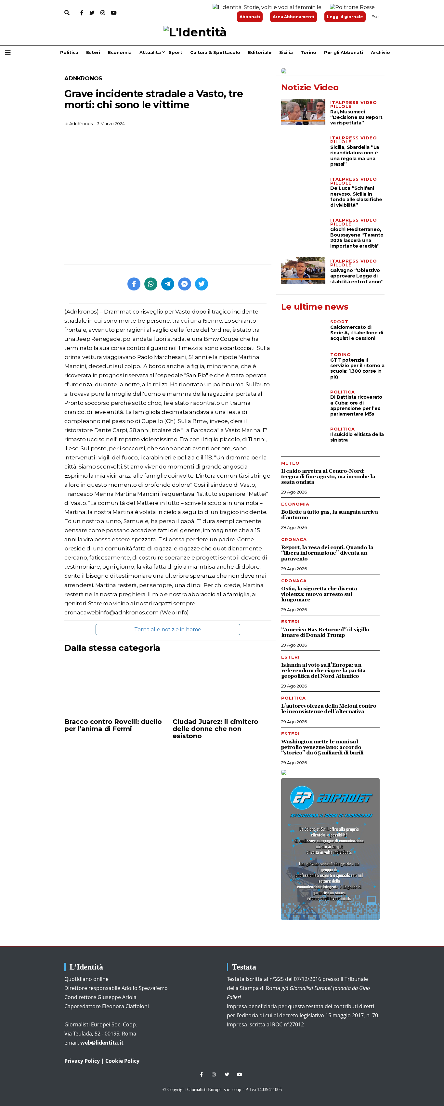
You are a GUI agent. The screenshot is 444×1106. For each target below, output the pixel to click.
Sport (175, 52)
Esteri (93, 52)
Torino (308, 52)
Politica (69, 52)
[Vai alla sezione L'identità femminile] (264, 7)
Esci (376, 16)
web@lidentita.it (102, 1042)
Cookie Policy (122, 1060)
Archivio (380, 52)
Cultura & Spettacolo (215, 52)
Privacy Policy (82, 1060)
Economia (120, 52)
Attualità (150, 52)
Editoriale (259, 52)
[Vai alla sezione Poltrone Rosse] (351, 7)
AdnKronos (83, 78)
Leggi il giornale (345, 16)
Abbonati (250, 16)
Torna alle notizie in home (167, 629)
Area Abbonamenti (293, 16)
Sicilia (286, 52)
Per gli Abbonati (343, 52)
